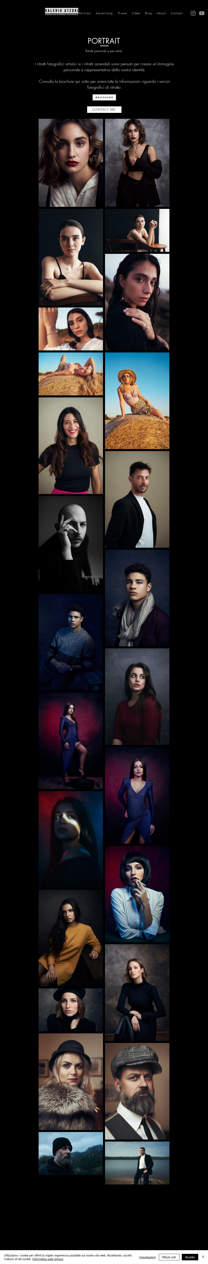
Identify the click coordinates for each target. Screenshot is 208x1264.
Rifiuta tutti (169, 1257)
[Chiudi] (203, 1257)
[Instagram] (193, 13)
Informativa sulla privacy (47, 1259)
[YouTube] (201, 13)
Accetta (190, 1257)
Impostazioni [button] (147, 1257)
